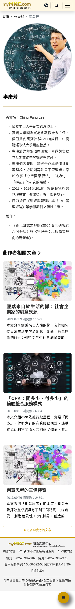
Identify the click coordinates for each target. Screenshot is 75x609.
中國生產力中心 (17, 580)
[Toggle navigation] (67, 5)
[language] (46, 5)
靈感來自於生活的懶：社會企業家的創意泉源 (37, 309)
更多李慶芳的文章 (39, 530)
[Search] (56, 5)
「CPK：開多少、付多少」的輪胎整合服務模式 (37, 401)
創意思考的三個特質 (26, 490)
